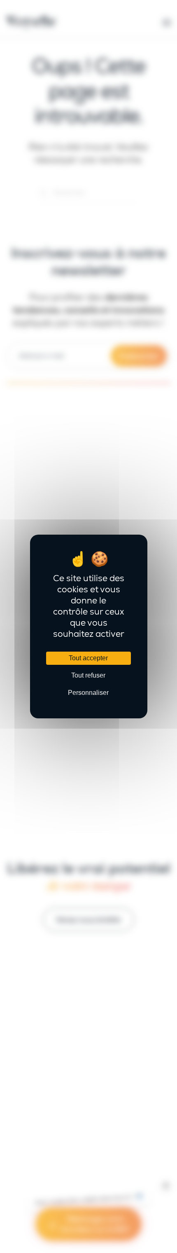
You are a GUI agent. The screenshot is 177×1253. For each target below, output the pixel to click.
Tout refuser (88, 675)
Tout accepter (88, 658)
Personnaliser (88, 692)
